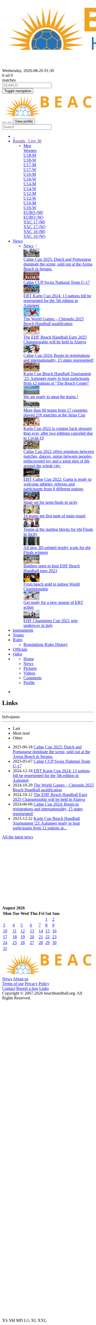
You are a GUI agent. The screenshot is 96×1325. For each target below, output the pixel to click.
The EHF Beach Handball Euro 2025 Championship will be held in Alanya (55, 339)
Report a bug (27, 988)
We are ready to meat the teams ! (50, 396)
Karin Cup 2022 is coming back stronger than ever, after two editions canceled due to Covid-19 (58, 433)
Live (34, 141)
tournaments (23, 630)
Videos (29, 673)
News (18, 241)
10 (5, 931)
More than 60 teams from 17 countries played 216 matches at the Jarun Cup (55, 412)
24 (5, 942)
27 (32, 942)
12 (23, 931)
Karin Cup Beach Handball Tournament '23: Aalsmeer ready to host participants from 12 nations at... (46, 823)
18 (15, 937)
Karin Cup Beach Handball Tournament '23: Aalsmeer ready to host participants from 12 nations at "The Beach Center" (57, 378)
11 (15, 931)
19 (23, 937)
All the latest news (17, 837)
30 (54, 942)
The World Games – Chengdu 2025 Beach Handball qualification (53, 321)
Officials (20, 649)
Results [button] (27, 141)
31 (5, 948)
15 (47, 931)
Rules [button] (17, 639)
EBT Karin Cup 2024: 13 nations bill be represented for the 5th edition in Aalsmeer (57, 301)
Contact (8, 988)
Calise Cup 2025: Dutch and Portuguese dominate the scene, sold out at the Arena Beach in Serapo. (57, 264)
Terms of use (13, 983)
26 (23, 942)
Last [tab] (16, 728)
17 (5, 937)
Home (28, 659)
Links (44, 988)
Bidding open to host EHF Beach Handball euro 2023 (51, 568)
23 (54, 937)
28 (41, 942)
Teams (18, 635)
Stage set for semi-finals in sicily (50, 502)
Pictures (30, 668)
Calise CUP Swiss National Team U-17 (56, 282)
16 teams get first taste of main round (54, 516)
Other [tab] (17, 738)
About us (20, 979)
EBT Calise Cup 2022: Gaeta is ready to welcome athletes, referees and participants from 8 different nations (57, 484)
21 (41, 937)
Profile (29, 682)
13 (32, 931)
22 (47, 937)
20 (32, 937)
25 (15, 942)
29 (47, 942)
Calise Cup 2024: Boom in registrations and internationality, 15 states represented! (58, 357)
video (17, 654)
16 (54, 931)
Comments (32, 678)
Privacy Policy (37, 983)
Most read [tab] (21, 733)
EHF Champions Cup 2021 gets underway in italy (50, 623)
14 (41, 931)
